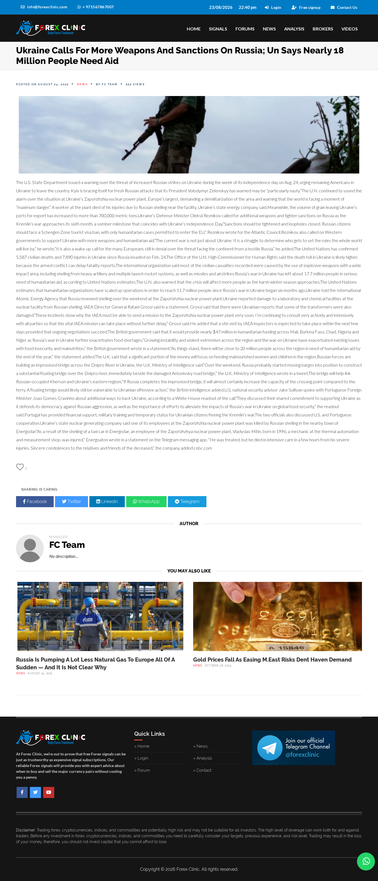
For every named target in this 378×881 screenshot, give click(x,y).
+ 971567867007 (98, 6)
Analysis (294, 28)
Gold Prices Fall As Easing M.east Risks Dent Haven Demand (272, 659)
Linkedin (109, 501)
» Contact (202, 770)
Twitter (73, 501)
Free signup (309, 7)
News (269, 28)
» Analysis (202, 758)
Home (194, 28)
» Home (141, 746)
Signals (218, 28)
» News (200, 746)
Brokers (323, 28)
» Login (141, 758)
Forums (245, 28)
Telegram (189, 501)
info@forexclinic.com (46, 6)
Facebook (36, 501)
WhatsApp (148, 501)
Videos (349, 28)
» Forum (142, 770)
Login (275, 7)
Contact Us (346, 7)
